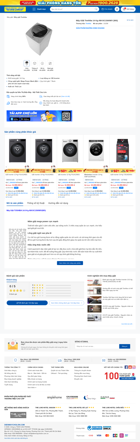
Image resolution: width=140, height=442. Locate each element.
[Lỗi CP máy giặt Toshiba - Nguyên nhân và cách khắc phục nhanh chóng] (95, 318)
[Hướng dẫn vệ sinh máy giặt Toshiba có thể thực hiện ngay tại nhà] (95, 291)
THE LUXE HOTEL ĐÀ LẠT (79, 407)
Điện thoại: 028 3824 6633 (44, 416)
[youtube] (130, 367)
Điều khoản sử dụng (35, 379)
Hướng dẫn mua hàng (82, 373)
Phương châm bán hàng (12, 376)
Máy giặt (10, 17)
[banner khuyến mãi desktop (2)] (70, 3)
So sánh (131, 20)
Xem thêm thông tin (128, 378)
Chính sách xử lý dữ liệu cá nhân (39, 385)
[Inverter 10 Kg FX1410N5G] (44, 154)
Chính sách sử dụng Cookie (37, 382)
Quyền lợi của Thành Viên (60, 370)
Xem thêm (31, 387)
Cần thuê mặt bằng (11, 382)
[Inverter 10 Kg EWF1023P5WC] (96, 154)
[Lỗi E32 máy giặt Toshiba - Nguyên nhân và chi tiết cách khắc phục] (95, 309)
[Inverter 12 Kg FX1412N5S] (70, 154)
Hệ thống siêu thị (10, 373)
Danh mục (41, 9)
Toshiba (88, 23)
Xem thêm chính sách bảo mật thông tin (16, 438)
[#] (95, 430)
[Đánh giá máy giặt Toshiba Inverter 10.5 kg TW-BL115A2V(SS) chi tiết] (95, 282)
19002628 (13, 182)
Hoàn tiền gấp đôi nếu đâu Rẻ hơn (18, 193)
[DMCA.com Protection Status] (107, 429)
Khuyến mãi (78, 379)
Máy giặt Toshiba (20, 17)
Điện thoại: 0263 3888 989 (78, 416)
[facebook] (126, 367)
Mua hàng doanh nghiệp (12, 379)
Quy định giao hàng (34, 376)
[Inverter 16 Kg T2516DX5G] (123, 154)
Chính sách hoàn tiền (35, 370)
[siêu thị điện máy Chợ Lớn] (15, 9)
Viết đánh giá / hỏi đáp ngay (28, 303)
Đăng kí (124, 346)
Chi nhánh (108, 9)
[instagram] (134, 367)
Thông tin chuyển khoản (82, 370)
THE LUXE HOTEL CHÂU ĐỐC (113, 407)
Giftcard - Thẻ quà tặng (59, 373)
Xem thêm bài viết (126, 324)
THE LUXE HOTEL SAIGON (45, 407)
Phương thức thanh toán (82, 376)
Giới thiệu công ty (10, 370)
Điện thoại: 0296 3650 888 (111, 416)
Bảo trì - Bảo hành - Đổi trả (37, 373)
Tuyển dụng (8, 385)
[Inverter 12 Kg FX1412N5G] (18, 154)
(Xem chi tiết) (65, 96)
